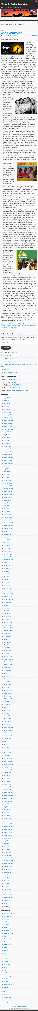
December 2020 (8, 591)
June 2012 (7, 878)
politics (6, 956)
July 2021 (6, 571)
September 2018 (8, 667)
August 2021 (7, 568)
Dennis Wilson (27, 323)
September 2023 (8, 497)
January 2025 (8, 452)
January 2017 (8, 724)
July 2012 (6, 875)
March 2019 (7, 650)
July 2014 (6, 807)
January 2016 (8, 758)
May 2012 (7, 880)
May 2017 (7, 713)
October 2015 (8, 767)
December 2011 (8, 895)
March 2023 (7, 514)
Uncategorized (8, 984)
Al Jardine (5, 323)
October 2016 (8, 733)
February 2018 (8, 687)
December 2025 (8, 420)
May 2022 (7, 543)
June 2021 (7, 574)
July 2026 (6, 401)
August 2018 (7, 670)
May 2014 (7, 812)
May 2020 (7, 611)
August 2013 (7, 838)
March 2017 (7, 719)
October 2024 (8, 460)
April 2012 (7, 883)
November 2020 (8, 594)
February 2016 (8, 756)
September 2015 (8, 770)
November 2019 (8, 628)
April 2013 (7, 849)
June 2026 (7, 403)
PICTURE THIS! (8, 359)
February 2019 (8, 653)
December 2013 (8, 827)
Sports (5, 970)
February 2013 (8, 855)
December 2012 (8, 861)
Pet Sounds (5, 327)
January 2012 (8, 892)
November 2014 (8, 795)
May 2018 (7, 679)
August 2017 (7, 704)
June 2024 (7, 472)
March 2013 (7, 852)
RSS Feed (36, 1)
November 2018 (8, 662)
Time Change (8, 976)
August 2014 (7, 804)
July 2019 (6, 639)
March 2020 (7, 616)
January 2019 (8, 656)
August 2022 (7, 534)
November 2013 (8, 829)
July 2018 (6, 673)
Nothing (6, 950)
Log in (5, 994)
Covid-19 (6, 919)
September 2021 (8, 565)
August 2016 (7, 738)
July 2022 (6, 537)
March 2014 (7, 818)
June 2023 (7, 506)
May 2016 (7, 747)
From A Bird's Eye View (14, 4)
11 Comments (32, 35)
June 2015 (7, 775)
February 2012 (8, 889)
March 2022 (7, 548)
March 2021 (7, 582)
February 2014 (8, 821)
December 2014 (8, 792)
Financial (6, 925)
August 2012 (7, 872)
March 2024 (7, 480)
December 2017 (8, 693)
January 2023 (8, 520)
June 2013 (7, 844)
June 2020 (7, 608)
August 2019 (7, 636)
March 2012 (7, 886)
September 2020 (8, 599)
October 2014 (8, 798)
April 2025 (7, 443)
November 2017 (8, 696)
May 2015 (7, 778)
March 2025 (7, 446)
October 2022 (8, 528)
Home (5, 936)
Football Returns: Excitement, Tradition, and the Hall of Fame (18, 365)
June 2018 (7, 676)
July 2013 (6, 841)
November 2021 (8, 560)
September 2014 (8, 801)
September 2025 (8, 429)
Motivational (7, 939)
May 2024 (7, 474)
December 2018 (8, 659)
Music (5, 942)
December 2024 (8, 454)
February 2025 (8, 449)
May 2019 (7, 645)
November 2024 (8, 457)
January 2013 (8, 858)
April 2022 (7, 545)
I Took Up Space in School (11, 362)
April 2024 (7, 477)
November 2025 (8, 423)
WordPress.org (8, 1003)
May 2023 (7, 508)
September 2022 (8, 531)
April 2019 (7, 648)
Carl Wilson (19, 323)
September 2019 (8, 633)
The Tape (6, 973)
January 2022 (8, 554)
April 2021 (7, 579)
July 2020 (6, 605)
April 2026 (7, 409)
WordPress (18, 1008)
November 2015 (8, 764)
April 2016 (7, 750)
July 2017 (6, 707)
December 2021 (8, 557)
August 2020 (7, 602)
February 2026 (8, 415)
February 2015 (8, 787)
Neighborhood (8, 944)
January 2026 (8, 418)
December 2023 (8, 489)
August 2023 (7, 500)
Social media (7, 964)
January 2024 (8, 486)
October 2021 (8, 562)
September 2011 (8, 903)
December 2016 (8, 727)
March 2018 (7, 685)
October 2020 (8, 596)
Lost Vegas (7, 369)
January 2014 (8, 824)
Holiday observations (10, 933)
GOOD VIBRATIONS (11, 33)
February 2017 (8, 721)
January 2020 (8, 622)
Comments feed (8, 1000)
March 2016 (7, 753)
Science (6, 959)
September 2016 (8, 736)
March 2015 (7, 784)
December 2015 (8, 761)
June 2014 (7, 809)
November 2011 (8, 898)
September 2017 (8, 702)
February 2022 (8, 551)
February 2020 (8, 619)
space (5, 967)
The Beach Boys (12, 327)
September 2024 (8, 463)
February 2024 (8, 483)
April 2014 (7, 815)
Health (5, 927)
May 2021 (7, 577)
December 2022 (8, 523)
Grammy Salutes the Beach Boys (14, 325)
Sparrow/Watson (14, 35)
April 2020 (7, 614)
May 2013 (7, 846)
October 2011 (8, 900)
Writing (6, 987)
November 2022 (8, 525)
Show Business (8, 961)
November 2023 (8, 491)
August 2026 (7, 398)
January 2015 (8, 790)
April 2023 (7, 511)
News (5, 947)
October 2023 (8, 494)
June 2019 (7, 642)
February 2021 (8, 585)
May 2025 (7, 440)
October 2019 (8, 631)
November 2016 (8, 730)
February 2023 (8, 517)
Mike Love (26, 325)
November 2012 (8, 863)
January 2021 (8, 588)
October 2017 (8, 699)
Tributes (6, 981)
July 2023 (6, 503)
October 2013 (8, 832)
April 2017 (7, 716)
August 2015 (7, 773)
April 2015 (7, 781)
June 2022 (7, 540)
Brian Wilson (12, 323)
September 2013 (8, 835)
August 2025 (7, 432)
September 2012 (8, 869)
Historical (6, 930)
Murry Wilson (33, 325)
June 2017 (7, 710)
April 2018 (7, 682)
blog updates (7, 916)
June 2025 (7, 437)
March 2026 (7, 412)
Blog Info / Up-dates (9, 913)
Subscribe (6, 348)
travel (5, 978)
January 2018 (8, 690)
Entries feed (7, 997)
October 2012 (8, 866)
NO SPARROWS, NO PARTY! (12, 372)
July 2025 (6, 435)
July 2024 (6, 469)
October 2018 (8, 665)
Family (6, 922)
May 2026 (7, 406)
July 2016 (6, 741)
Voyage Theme (25, 1008)
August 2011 (7, 906)
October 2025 (8, 426)
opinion (3, 31)
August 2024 (7, 466)
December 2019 (8, 625)
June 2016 (7, 744)
